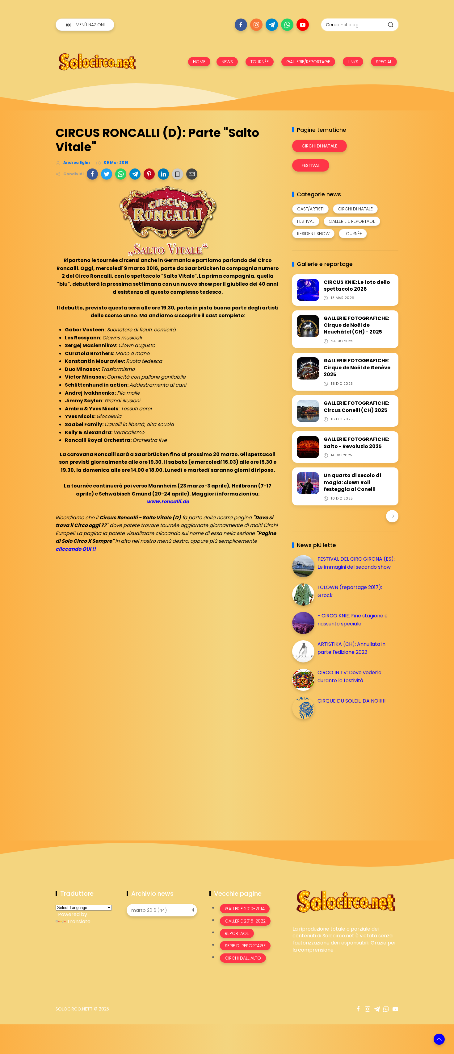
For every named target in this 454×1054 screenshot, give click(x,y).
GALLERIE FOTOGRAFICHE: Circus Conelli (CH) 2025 (356, 406)
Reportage (237, 933)
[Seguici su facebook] (241, 25)
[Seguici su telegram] (272, 25)
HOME (199, 62)
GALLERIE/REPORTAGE (308, 62)
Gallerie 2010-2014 (245, 909)
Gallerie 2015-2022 (245, 921)
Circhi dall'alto (243, 958)
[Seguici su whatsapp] (287, 25)
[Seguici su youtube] (302, 25)
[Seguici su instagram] (256, 25)
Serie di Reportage (245, 946)
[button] (92, 174)
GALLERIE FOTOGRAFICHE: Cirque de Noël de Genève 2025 (357, 367)
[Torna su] (439, 1039)
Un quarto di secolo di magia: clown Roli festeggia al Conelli (352, 482)
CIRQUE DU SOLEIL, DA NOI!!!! (351, 700)
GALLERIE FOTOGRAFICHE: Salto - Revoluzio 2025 (356, 443)
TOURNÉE (259, 62)
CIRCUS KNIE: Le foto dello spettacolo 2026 (357, 286)
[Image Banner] (345, 900)
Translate (78, 921)
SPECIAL (384, 62)
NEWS (227, 62)
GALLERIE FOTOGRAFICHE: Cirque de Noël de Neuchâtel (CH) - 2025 (356, 325)
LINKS (353, 62)
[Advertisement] (338, 778)
